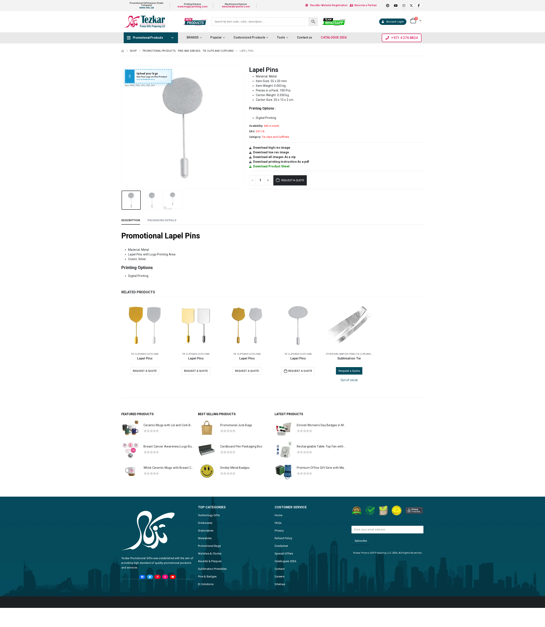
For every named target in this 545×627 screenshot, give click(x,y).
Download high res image (271, 147)
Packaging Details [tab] (162, 220)
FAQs (278, 522)
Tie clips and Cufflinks (275, 136)
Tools (281, 37)
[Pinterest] (387, 5)
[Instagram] (404, 5)
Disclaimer (281, 545)
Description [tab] (130, 220)
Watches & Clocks (209, 553)
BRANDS (193, 37)
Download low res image (271, 152)
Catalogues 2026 (285, 561)
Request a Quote (292, 180)
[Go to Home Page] (122, 50)
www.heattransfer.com (236, 6)
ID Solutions (206, 584)
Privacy (279, 530)
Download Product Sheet (271, 166)
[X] (411, 5)
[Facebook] (419, 5)
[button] (122, 127)
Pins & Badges (207, 576)
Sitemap (280, 584)
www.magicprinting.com (192, 6)
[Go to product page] (144, 325)
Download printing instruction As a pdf (281, 161)
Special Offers (284, 553)
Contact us (304, 37)
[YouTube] (173, 577)
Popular (216, 37)
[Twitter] (150, 577)
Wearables (205, 538)
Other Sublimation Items (340, 354)
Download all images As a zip (274, 157)
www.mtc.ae (146, 7)
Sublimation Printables (212, 568)
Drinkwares (205, 522)
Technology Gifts (209, 515)
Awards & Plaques (209, 561)
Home (278, 515)
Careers (279, 576)
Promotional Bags (209, 545)
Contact (280, 568)
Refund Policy (283, 538)
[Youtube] (396, 5)
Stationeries (205, 530)
